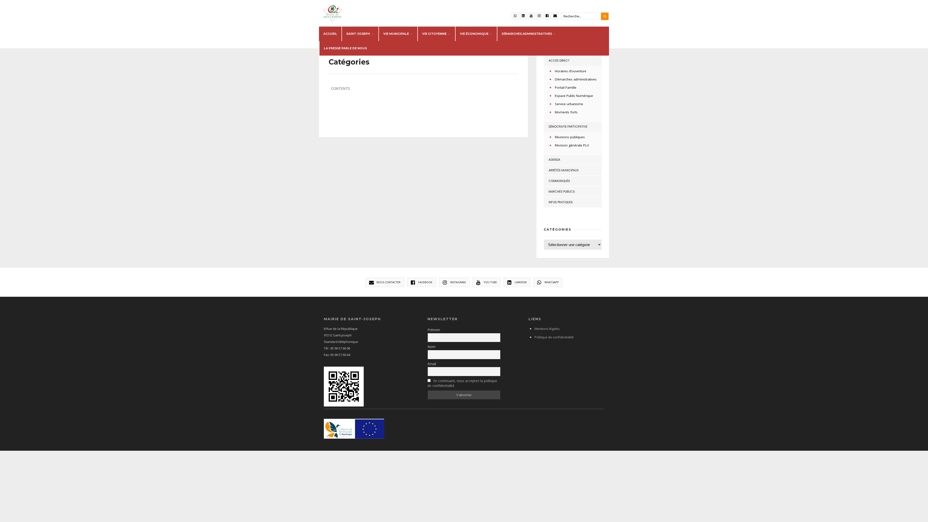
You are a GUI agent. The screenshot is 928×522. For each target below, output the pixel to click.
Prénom (434, 329)
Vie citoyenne (434, 34)
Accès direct (559, 60)
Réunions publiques (570, 137)
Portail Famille (565, 87)
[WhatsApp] (515, 16)
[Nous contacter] (555, 16)
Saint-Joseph (358, 34)
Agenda (554, 160)
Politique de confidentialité (554, 337)
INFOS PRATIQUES (561, 202)
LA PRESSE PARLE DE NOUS (345, 48)
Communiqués (559, 181)
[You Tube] (531, 16)
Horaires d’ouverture (570, 71)
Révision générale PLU (572, 145)
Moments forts (566, 112)
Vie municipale (396, 34)
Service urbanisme (569, 104)
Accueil (330, 34)
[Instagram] (539, 16)
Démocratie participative (568, 126)
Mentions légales (547, 328)
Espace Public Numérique (574, 96)
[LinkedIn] (523, 16)
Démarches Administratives (527, 34)
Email (432, 364)
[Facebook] (547, 16)
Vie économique (474, 34)
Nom (431, 346)
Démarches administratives (576, 79)
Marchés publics (562, 191)
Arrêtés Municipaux (564, 170)
